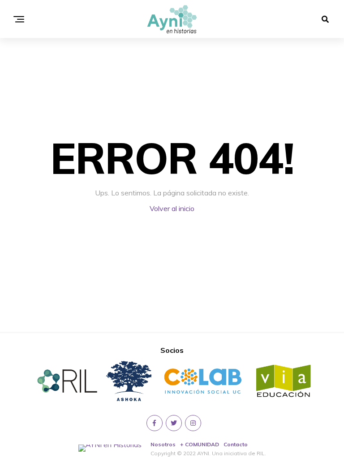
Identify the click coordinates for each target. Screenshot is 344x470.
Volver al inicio (172, 208)
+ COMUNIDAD (199, 444)
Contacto (236, 444)
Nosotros (163, 444)
